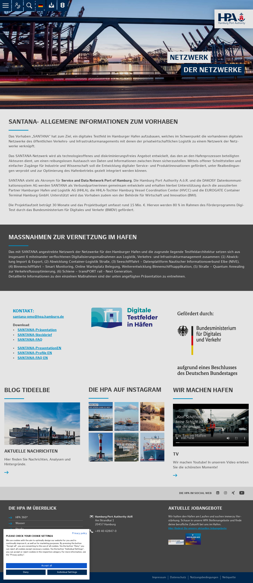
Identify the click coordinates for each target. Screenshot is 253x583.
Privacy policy (79, 533)
